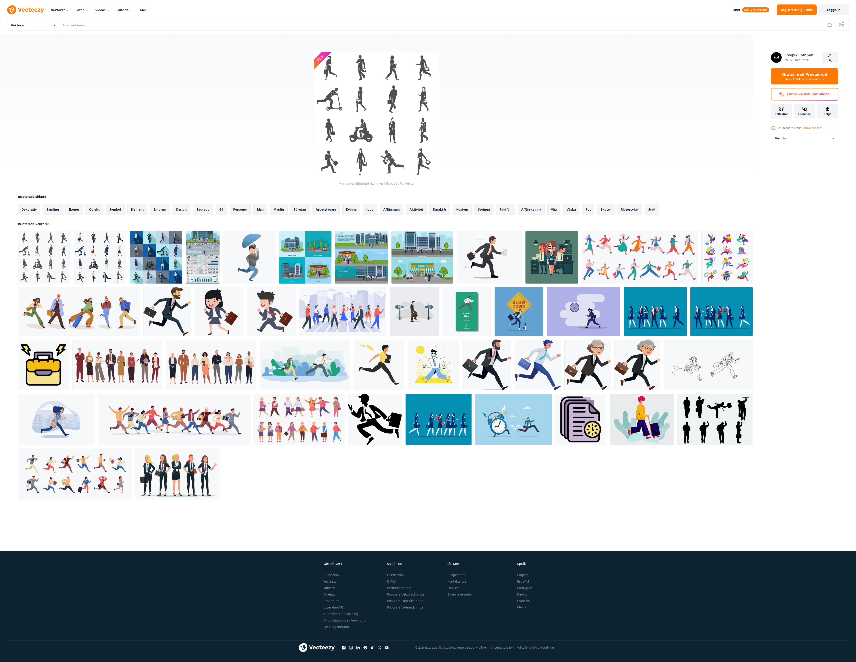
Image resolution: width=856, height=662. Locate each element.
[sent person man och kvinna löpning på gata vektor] (305, 365)
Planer (735, 10)
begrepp (202, 209)
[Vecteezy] (25, 9)
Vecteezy (329, 581)
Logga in (833, 10)
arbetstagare (326, 209)
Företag (329, 594)
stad (651, 209)
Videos (100, 10)
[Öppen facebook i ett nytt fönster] (344, 647)
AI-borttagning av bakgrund (344, 620)
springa (484, 209)
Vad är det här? (812, 128)
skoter (606, 209)
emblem (160, 209)
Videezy (329, 588)
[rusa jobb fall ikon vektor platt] (43, 365)
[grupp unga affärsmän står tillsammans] (117, 365)
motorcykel (629, 209)
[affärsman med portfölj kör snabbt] (271, 311)
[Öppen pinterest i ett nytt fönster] (365, 647)
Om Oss (453, 588)
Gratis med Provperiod (804, 76)
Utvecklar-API (333, 607)
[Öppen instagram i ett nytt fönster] (351, 647)
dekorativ (29, 209)
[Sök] (830, 25)
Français (523, 601)
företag (300, 209)
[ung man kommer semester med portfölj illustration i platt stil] (642, 419)
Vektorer (58, 10)
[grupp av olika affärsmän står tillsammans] (211, 365)
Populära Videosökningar (406, 607)
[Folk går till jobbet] (305, 257)
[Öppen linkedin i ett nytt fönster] (358, 647)
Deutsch (523, 594)
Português (525, 588)
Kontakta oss (456, 581)
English (522, 575)
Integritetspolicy (502, 647)
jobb (370, 209)
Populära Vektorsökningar (406, 594)
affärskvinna (531, 209)
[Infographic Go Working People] (203, 257)
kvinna (351, 209)
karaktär (439, 209)
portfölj (505, 209)
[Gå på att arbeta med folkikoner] (156, 257)
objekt (94, 209)
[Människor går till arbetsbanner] (361, 257)
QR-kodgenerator (336, 627)
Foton (80, 10)
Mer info (780, 138)
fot (588, 209)
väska (571, 209)
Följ (830, 60)
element (137, 209)
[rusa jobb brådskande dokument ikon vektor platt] (580, 419)
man (260, 209)
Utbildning (331, 601)
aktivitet (416, 209)
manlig (278, 209)
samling (53, 209)
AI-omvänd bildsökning (340, 614)
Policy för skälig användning (535, 647)
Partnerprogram (399, 588)
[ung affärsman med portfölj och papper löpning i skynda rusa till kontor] (489, 257)
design (181, 209)
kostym (462, 209)
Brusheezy (331, 575)
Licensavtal (395, 575)
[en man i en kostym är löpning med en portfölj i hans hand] (167, 311)
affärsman (391, 209)
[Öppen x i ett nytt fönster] (379, 647)
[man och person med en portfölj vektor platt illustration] (551, 257)
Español (523, 581)
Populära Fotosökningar (405, 601)
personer (240, 209)
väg (554, 209)
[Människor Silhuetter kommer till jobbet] (44, 257)
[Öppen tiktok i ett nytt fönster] (372, 647)
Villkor (483, 647)
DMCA (391, 581)
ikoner (74, 209)
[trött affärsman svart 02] (715, 419)
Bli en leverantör (459, 594)
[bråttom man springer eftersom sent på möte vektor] (466, 311)
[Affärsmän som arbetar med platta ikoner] (100, 257)
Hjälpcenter (456, 575)
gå (221, 209)
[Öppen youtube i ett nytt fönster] (387, 647)
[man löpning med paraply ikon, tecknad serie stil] (249, 257)
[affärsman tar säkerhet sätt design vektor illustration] (414, 311)
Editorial (122, 10)
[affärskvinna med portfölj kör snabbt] (219, 311)
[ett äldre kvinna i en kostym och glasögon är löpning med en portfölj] (587, 365)
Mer (143, 10)
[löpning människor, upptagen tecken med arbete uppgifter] (727, 257)
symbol (115, 209)
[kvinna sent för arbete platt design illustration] (583, 311)
